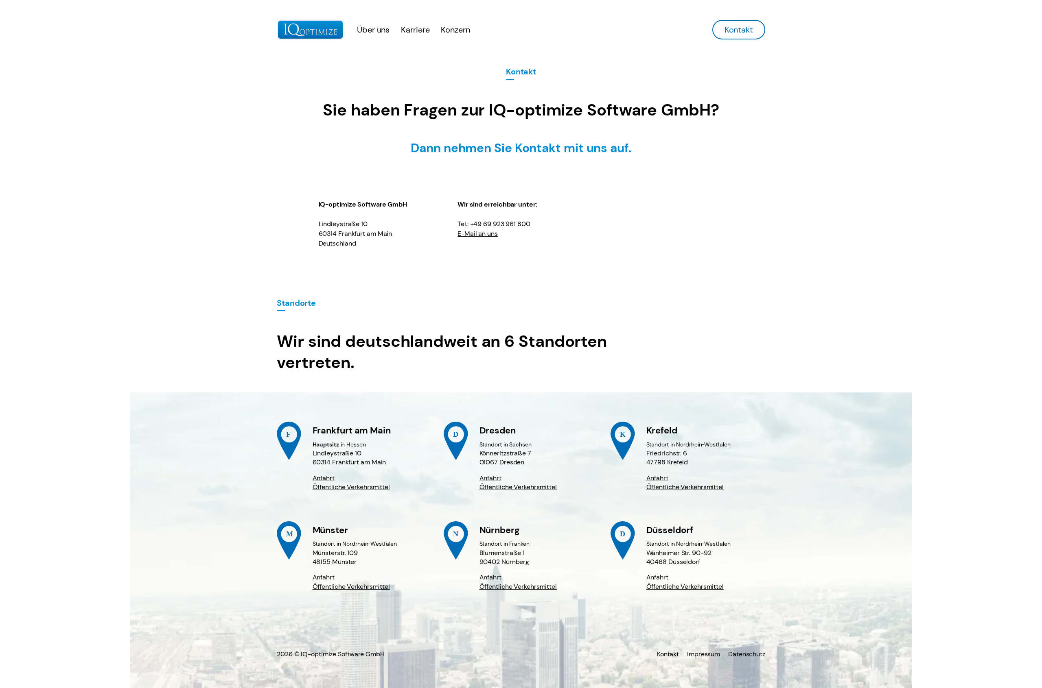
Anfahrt (324, 478)
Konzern (455, 29)
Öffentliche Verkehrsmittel (351, 487)
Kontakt (739, 29)
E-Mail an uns (478, 233)
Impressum (703, 654)
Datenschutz (746, 654)
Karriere (415, 29)
